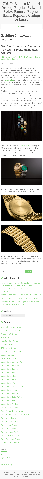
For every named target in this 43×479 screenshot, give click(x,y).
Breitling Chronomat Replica (31, 57)
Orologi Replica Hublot (9, 380)
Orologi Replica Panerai (9, 394)
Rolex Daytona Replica (9, 425)
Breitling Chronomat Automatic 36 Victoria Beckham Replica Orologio (21, 49)
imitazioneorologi (9, 57)
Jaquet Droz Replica (8, 355)
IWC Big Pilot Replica (8, 348)
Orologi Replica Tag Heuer (10, 404)
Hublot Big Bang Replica (9, 341)
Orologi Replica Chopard (9, 376)
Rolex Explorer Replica (9, 429)
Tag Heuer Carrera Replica (10, 443)
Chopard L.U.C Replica (9, 334)
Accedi (3, 454)
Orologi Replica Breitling (9, 59)
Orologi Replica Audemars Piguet (12, 362)
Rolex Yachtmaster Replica (10, 439)
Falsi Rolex (5, 337)
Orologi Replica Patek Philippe (11, 397)
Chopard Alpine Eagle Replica (11, 330)
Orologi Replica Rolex (8, 401)
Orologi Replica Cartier (9, 373)
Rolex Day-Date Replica (9, 422)
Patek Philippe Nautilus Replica (12, 411)
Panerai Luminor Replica (9, 408)
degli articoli (7, 458)
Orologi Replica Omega (9, 390)
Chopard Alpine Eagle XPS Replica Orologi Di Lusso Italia (21, 295)
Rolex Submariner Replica (10, 436)
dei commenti (7, 461)
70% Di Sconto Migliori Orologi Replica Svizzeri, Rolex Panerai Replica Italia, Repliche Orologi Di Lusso (22, 11)
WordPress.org (6, 465)
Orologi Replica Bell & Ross (10, 366)
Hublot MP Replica (7, 344)
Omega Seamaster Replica (10, 359)
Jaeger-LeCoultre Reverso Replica (13, 351)
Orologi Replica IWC (8, 383)
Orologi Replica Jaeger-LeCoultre (13, 387)
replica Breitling (26, 146)
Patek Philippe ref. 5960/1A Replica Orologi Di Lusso (19, 298)
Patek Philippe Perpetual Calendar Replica (15, 415)
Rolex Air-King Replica (9, 418)
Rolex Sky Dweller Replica (10, 432)
